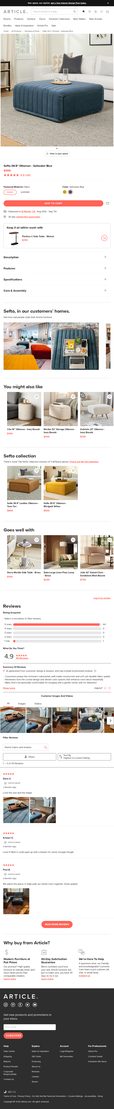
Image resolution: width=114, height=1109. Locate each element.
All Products (16, 31)
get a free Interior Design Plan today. (68, 3)
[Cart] (107, 12)
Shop (100, 1096)
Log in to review (102, 598)
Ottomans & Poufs (31, 31)
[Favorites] (101, 12)
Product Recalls (11, 1067)
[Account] (95, 11)
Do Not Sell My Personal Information (49, 1096)
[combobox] (84, 12)
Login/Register (66, 1051)
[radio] (64, 192)
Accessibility (90, 1096)
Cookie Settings (75, 1096)
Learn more (10, 979)
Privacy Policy (24, 1096)
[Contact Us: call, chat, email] (89, 11)
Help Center (9, 1051)
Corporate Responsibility (10, 1073)
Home (6, 31)
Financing (36, 1062)
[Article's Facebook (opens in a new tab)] (20, 1005)
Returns (7, 1062)
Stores (35, 1082)
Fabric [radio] (10, 192)
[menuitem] (7, 19)
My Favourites (66, 1056)
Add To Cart (53, 203)
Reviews (35, 1072)
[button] (89, 11)
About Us (36, 1067)
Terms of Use (10, 1096)
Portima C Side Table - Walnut (38, 236)
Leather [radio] (25, 192)
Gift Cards (36, 1056)
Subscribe (13, 1035)
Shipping (8, 1056)
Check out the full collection (83, 462)
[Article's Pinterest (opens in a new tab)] (13, 1005)
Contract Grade (95, 1056)
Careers (35, 1077)
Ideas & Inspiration (40, 1051)
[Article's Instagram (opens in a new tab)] (6, 1005)
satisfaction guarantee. (28, 217)
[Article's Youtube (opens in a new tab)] (35, 1005)
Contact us (84, 976)
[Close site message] (108, 3)
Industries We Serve (97, 1062)
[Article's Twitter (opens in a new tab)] (27, 1005)
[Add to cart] (104, 238)
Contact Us (9, 1079)
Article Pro (93, 1051)
